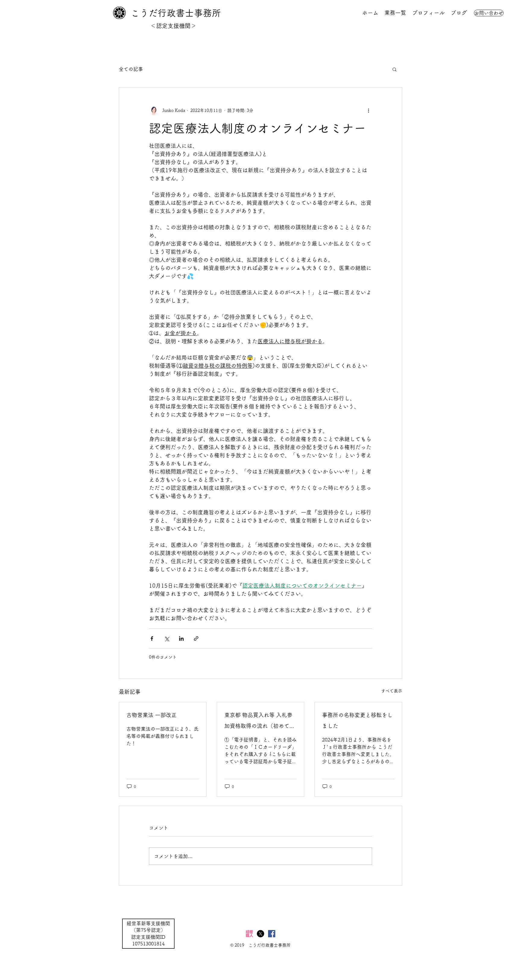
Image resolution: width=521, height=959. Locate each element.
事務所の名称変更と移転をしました (357, 720)
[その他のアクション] (368, 110)
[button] (394, 69)
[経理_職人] (249, 933)
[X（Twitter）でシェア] (166, 638)
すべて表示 (391, 691)
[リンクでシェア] (196, 638)
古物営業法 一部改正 (151, 715)
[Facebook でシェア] (152, 638)
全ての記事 (131, 69)
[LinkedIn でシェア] (181, 638)
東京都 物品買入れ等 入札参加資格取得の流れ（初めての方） (259, 721)
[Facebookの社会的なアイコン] (271, 933)
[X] (260, 933)
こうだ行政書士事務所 (176, 12)
